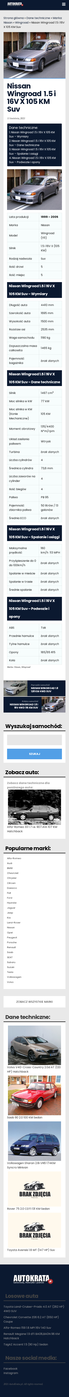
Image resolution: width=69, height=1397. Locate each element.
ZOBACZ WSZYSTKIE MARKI (34, 1002)
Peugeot (12, 937)
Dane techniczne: (27, 1017)
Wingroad (21, 23)
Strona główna (14, 18)
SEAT (10, 957)
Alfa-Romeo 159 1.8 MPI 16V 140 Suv (27, 1328)
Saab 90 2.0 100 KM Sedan (24, 1117)
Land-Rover (14, 922)
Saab (10, 952)
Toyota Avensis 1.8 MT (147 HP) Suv (31, 1250)
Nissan (11, 927)
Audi (9, 863)
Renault (11, 947)
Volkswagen (14, 977)
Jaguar (11, 908)
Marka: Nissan (13, 667)
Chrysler (12, 878)
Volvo (10, 982)
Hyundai (11, 902)
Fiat (9, 893)
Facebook (11, 1369)
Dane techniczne (38, 18)
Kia (9, 917)
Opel (10, 932)
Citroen (11, 883)
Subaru (11, 962)
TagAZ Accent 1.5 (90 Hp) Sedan (26, 1344)
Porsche (12, 942)
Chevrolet (12, 873)
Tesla (10, 972)
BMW (10, 868)
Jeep (10, 912)
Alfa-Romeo (14, 858)
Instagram (11, 1373)
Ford (9, 898)
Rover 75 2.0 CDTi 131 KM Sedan (28, 1209)
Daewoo (12, 888)
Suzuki (10, 967)
